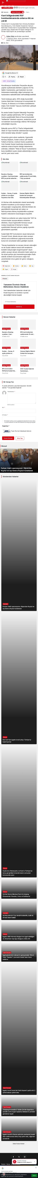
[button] (5, 6)
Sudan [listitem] (5, 278)
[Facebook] (13, 1157)
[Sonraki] (17, 7)
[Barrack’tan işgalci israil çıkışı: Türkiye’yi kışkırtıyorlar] (19, 678)
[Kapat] (34, 1161)
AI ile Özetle (11, 81)
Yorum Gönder (8, 438)
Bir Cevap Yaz (8, 382)
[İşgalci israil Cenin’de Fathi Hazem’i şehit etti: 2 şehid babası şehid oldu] (19, 1029)
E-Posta (5, 415)
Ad (3, 407)
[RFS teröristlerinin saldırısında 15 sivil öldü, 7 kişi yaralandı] (28, 170)
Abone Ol (19, 306)
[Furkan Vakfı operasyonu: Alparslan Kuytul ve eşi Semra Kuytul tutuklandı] (19, 461)
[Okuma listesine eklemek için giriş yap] (27, 76)
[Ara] (2, 6)
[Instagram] (25, 1157)
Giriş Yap (20, 438)
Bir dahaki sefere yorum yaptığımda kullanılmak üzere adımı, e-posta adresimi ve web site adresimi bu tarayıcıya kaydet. (20, 421)
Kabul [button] (34, 1175)
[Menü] (3, 2)
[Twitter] (19, 1157)
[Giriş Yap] (9, 6)
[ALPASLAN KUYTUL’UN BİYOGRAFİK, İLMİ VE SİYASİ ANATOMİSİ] (19, 910)
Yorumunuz (11, 391)
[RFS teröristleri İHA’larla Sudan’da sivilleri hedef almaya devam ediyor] (10, 366)
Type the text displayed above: (21, 431)
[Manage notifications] (3, 1174)
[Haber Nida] (15, 2)
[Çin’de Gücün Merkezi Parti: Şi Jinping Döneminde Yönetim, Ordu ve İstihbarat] (19, 889)
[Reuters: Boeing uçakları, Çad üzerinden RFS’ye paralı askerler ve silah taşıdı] (9, 170)
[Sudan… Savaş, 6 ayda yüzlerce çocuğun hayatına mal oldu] (9, 190)
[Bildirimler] (12, 6)
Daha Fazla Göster (18, 1143)
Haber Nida (10, 36)
